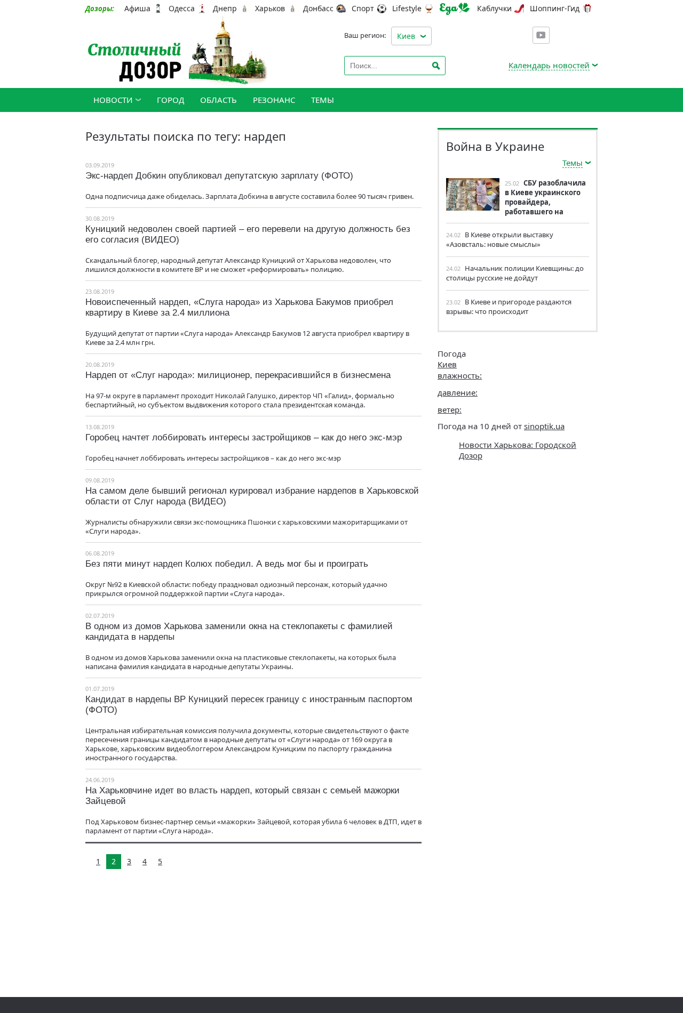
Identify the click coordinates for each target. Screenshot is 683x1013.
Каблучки (494, 8)
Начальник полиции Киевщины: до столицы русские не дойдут (515, 273)
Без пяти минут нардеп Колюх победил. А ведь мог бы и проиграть (226, 564)
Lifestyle (407, 8)
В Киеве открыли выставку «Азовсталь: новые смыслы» (499, 239)
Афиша (137, 8)
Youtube (541, 35)
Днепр (225, 8)
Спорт (363, 8)
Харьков (270, 8)
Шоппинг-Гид (554, 8)
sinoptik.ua (544, 426)
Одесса (182, 8)
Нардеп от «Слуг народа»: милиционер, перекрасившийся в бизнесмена (238, 375)
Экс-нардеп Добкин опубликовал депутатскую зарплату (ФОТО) (219, 176)
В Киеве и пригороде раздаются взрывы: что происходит (508, 306)
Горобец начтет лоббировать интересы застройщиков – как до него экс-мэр (243, 437)
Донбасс (318, 8)
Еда (455, 9)
